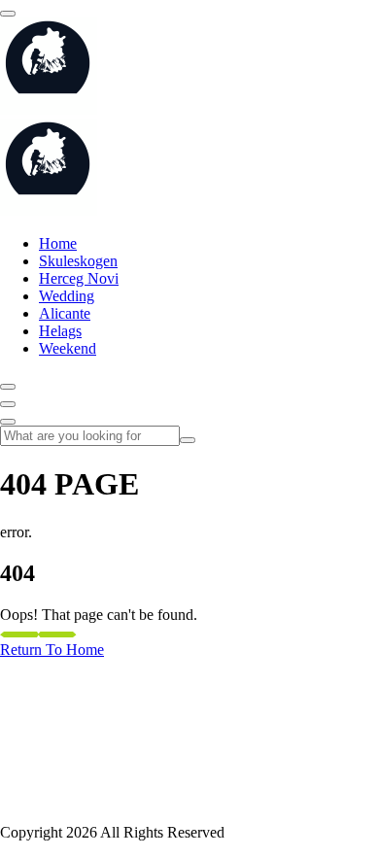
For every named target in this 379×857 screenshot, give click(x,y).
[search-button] (187, 440)
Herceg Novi (79, 278)
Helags (60, 331)
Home (58, 243)
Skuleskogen (78, 261)
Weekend (67, 348)
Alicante (64, 313)
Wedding (66, 296)
